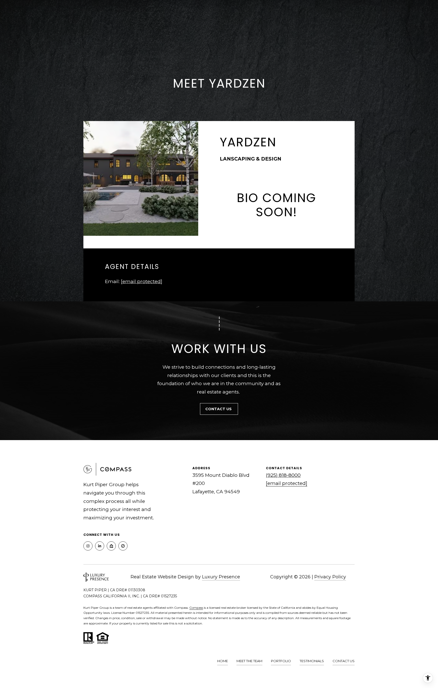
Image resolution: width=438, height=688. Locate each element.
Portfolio (281, 661)
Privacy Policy (330, 577)
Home (222, 661)
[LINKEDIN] (99, 546)
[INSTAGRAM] (88, 546)
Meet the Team (249, 661)
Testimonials (312, 661)
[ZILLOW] (111, 546)
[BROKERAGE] (122, 546)
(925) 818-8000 (283, 475)
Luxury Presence (221, 577)
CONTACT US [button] (219, 409)
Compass (196, 608)
